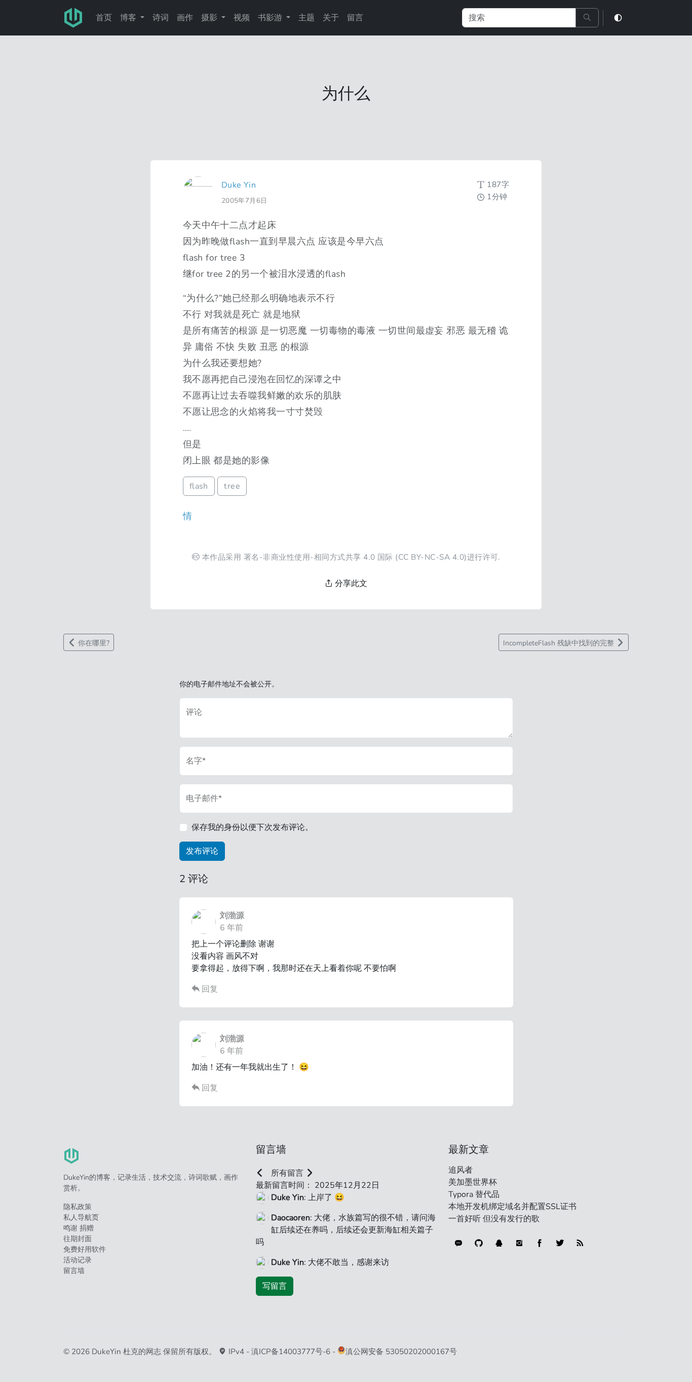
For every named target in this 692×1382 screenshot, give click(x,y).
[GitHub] (479, 1243)
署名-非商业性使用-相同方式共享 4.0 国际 (318, 557)
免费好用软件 (84, 1249)
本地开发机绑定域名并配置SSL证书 (512, 1206)
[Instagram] (519, 1243)
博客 (129, 17)
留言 (355, 17)
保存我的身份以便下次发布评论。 (252, 827)
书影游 (271, 17)
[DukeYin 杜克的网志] (73, 17)
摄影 (210, 17)
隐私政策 (77, 1207)
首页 (104, 17)
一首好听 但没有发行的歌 (494, 1218)
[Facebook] (539, 1243)
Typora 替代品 (473, 1194)
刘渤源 (232, 915)
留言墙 (74, 1271)
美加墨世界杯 (472, 1182)
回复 (209, 989)
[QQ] (499, 1243)
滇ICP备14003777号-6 (290, 1352)
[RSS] (580, 1243)
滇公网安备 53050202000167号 (401, 1352)
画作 (185, 17)
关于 (331, 17)
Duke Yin (238, 185)
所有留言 (287, 1173)
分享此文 (350, 583)
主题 (306, 17)
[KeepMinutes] (458, 1243)
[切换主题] (618, 18)
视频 (242, 17)
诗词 (160, 17)
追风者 (460, 1170)
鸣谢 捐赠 (78, 1228)
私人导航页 (81, 1217)
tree (232, 486)
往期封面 (77, 1239)
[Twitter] (560, 1243)
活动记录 (77, 1260)
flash (198, 486)
